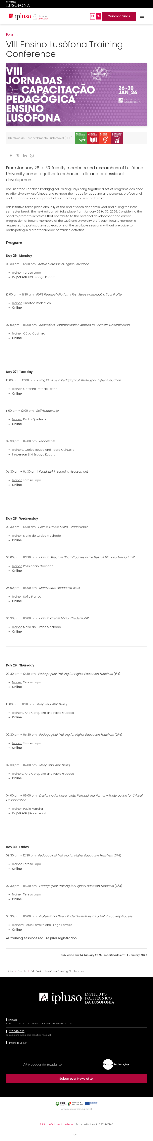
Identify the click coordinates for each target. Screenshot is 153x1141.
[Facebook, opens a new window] (11, 156)
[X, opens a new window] (18, 156)
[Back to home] (28, 16)
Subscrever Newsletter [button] (76, 1079)
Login (74, 1134)
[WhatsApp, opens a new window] (32, 156)
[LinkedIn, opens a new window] (25, 156)
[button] (142, 16)
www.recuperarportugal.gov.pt (76, 1109)
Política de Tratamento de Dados (56, 1124)
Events (12, 34)
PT (92, 16)
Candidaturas (119, 16)
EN (98, 16)
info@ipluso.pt (18, 1043)
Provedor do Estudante (45, 1064)
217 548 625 (17, 1031)
